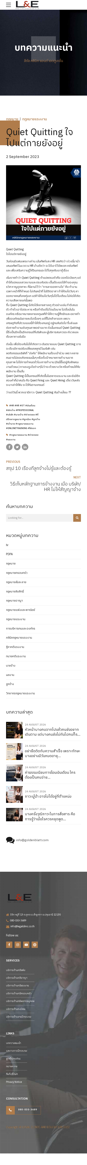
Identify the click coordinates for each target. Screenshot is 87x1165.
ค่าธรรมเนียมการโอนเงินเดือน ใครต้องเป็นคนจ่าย (50, 775)
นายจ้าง (10, 666)
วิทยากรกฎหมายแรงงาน (20, 693)
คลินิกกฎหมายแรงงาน (19, 638)
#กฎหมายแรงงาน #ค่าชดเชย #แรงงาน (22, 437)
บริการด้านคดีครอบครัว (19, 993)
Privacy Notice (14, 1082)
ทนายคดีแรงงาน (16, 656)
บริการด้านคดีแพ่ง (15, 970)
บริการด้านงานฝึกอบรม (18, 1017)
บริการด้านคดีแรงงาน (17, 986)
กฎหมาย (12, 119)
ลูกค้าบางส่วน (13, 1059)
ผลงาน (10, 675)
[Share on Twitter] (17, 447)
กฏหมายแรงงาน (34, 119)
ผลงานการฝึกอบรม (16, 1051)
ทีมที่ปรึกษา (12, 1074)
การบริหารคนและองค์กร (20, 628)
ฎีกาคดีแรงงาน (15, 647)
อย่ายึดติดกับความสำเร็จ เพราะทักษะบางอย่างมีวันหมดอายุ (52, 754)
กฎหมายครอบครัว (17, 573)
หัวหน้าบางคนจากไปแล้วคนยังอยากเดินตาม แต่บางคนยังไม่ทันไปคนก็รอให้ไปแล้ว (52, 732)
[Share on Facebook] (9, 447)
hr (7, 545)
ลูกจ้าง (10, 684)
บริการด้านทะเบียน (15, 1009)
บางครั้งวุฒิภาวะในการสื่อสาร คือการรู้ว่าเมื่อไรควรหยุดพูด (50, 817)
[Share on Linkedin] (25, 447)
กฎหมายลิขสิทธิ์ (15, 591)
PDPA (9, 554)
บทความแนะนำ (13, 1043)
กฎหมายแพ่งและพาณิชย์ (20, 610)
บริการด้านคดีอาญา (16, 978)
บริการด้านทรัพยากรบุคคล (20, 1001)
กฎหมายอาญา (14, 601)
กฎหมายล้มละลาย (16, 582)
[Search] (77, 518)
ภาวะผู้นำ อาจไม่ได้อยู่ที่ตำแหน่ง (48, 796)
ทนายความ (11, 1066)
